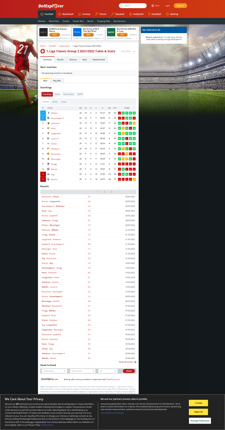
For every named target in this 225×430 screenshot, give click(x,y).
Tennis (102, 14)
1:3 (89, 225)
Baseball (120, 14)
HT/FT (80, 94)
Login (167, 5)
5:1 (89, 282)
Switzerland (64, 46)
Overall (46, 101)
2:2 (89, 291)
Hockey (86, 14)
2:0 (89, 329)
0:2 (89, 215)
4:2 (89, 272)
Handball (156, 14)
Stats (84, 59)
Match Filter (54, 21)
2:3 (89, 201)
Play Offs (57, 80)
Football (49, 14)
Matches (41, 21)
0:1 (89, 196)
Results (90, 21)
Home (42, 46)
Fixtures (73, 59)
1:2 (89, 206)
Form (57, 94)
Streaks (66, 21)
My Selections (120, 21)
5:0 (89, 253)
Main (45, 80)
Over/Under (68, 94)
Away (63, 101)
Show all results (126, 362)
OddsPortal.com (113, 379)
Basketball (67, 14)
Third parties (47, 424)
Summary (47, 59)
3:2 (89, 287)
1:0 (89, 211)
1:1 (89, 239)
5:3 (89, 258)
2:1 (89, 277)
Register (180, 5)
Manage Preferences (200, 420)
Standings (47, 94)
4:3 (89, 320)
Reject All (198, 411)
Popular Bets (78, 21)
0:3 (89, 325)
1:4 (89, 230)
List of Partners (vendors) (112, 412)
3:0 (89, 301)
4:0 (89, 244)
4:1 (89, 220)
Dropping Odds (103, 21)
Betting (174, 14)
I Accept (198, 402)
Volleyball (138, 14)
